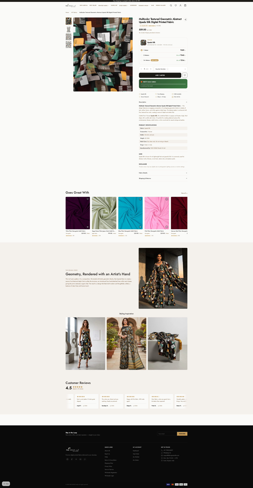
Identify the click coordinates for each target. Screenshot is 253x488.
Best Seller (93, 5)
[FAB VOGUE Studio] (71, 5)
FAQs (106, 457)
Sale (152, 5)
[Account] (180, 5)
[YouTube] (80, 459)
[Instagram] (67, 459)
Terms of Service (109, 469)
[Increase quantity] (150, 69)
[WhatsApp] (85, 459)
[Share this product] (185, 19)
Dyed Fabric (123, 5)
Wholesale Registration (111, 472)
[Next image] (129, 54)
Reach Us (107, 454)
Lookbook (133, 5)
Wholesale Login (109, 476)
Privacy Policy (108, 466)
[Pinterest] (76, 459)
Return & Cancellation (111, 460)
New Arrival (84, 5)
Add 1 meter (160, 75)
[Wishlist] (176, 5)
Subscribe (182, 434)
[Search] (171, 5)
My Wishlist (136, 457)
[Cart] (185, 5)
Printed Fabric (103, 5)
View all (183, 193)
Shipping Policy (109, 463)
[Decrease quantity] (141, 69)
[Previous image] (76, 54)
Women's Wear (143, 5)
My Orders (136, 460)
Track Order (136, 454)
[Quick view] (87, 226)
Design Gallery (161, 5)
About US (107, 451)
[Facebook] (72, 459)
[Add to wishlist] (184, 75)
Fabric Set (114, 5)
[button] (167, 69)
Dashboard (136, 451)
